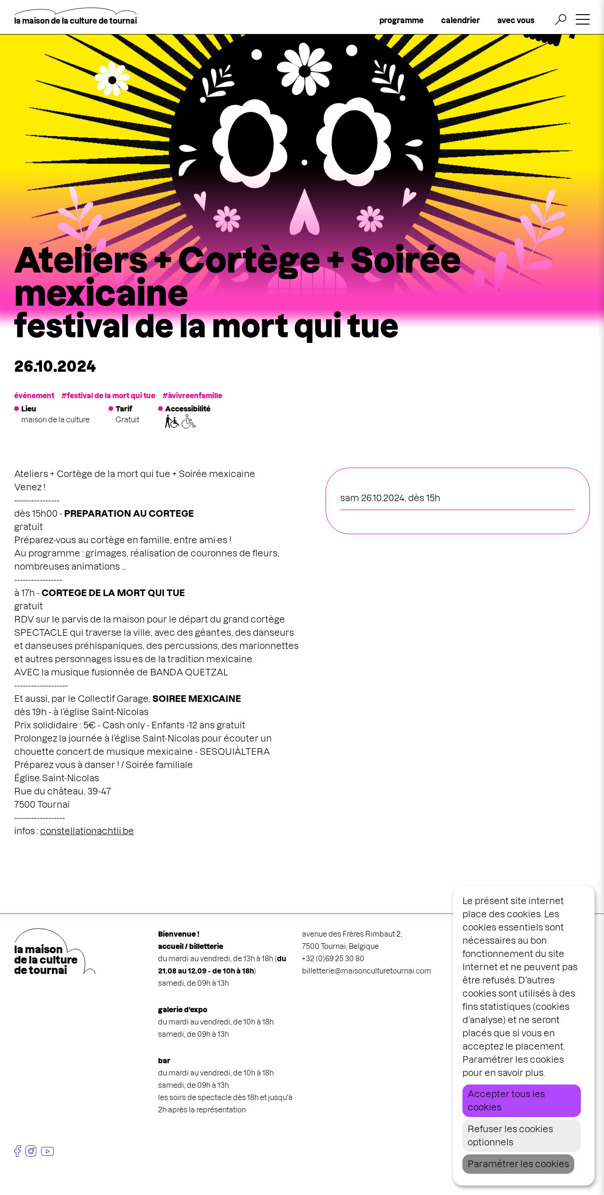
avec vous (516, 20)
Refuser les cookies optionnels (510, 1135)
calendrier (460, 20)
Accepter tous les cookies (506, 1100)
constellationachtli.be (87, 831)
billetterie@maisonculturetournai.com (366, 971)
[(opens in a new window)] (17, 1151)
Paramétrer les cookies (518, 1164)
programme (401, 20)
